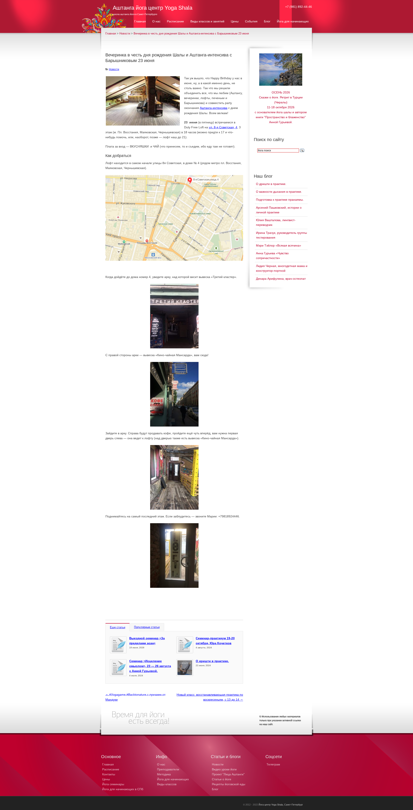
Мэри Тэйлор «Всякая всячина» (278, 245)
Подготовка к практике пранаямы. (280, 199)
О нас (161, 764)
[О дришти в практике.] (184, 667)
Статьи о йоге (221, 779)
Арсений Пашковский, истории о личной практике (279, 210)
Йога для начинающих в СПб (122, 789)
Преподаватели (168, 769)
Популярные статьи (147, 627)
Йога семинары (113, 784)
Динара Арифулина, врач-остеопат (281, 278)
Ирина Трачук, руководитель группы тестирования (281, 235)
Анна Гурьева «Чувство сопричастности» (272, 255)
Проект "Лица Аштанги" (228, 774)
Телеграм (273, 764)
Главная (110, 33)
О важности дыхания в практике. (279, 191)
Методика (164, 774)
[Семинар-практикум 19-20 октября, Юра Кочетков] (184, 644)
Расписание (110, 769)
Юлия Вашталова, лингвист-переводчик (276, 222)
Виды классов (166, 784)
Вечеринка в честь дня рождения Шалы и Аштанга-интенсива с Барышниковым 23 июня (191, 33)
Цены (106, 779)
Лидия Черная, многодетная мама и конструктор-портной (281, 268)
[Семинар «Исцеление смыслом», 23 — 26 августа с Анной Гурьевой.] (118, 667)
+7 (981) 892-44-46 (298, 6)
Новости (124, 33)
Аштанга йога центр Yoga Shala (152, 8)
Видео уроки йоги (224, 769)
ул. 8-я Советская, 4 (223, 127)
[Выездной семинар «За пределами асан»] (118, 644)
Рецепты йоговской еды (228, 784)
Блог (215, 789)
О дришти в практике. (212, 661)
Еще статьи (117, 627)
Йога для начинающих (173, 779)
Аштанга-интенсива (213, 108)
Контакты (108, 774)
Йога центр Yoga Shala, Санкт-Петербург (281, 804)
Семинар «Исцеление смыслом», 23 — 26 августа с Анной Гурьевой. (150, 666)
